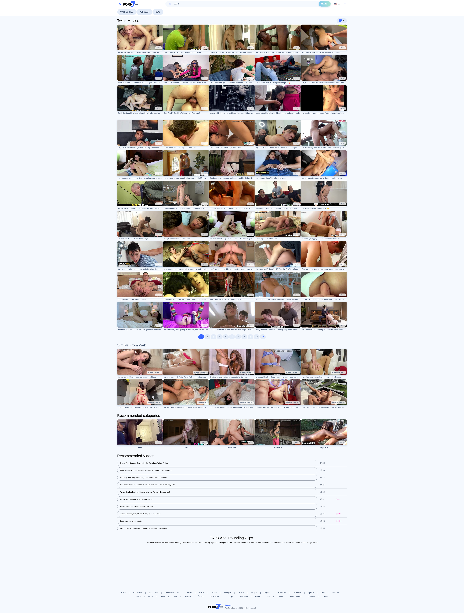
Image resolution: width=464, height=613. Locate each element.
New (158, 12)
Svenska (214, 593)
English (267, 593)
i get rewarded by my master (131, 521)
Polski (201, 593)
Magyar (254, 593)
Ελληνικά (187, 596)
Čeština (200, 596)
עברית (257, 596)
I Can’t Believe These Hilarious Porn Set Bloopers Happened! (143, 528)
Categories (126, 12)
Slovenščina (281, 593)
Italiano (280, 596)
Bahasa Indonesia (172, 593)
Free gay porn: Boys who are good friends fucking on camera (143, 477)
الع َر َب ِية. (229, 596)
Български (214, 596)
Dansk (174, 596)
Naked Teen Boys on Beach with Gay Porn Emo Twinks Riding (144, 463)
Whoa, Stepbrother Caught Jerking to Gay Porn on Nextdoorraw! (145, 492)
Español (325, 596)
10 (257, 337)
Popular (144, 12)
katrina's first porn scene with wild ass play (136, 506)
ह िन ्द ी (153, 593)
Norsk (323, 593)
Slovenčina (297, 593)
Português (244, 596)
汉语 (268, 596)
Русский (311, 596)
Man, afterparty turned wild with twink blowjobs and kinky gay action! (146, 470)
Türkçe (123, 593)
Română (189, 593)
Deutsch (241, 593)
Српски (311, 593)
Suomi (162, 596)
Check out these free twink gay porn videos (136, 499)
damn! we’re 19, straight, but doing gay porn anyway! (140, 514)
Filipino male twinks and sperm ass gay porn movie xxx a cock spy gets (147, 485)
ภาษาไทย (335, 593)
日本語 (150, 596)
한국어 (138, 596)
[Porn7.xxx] (130, 4)
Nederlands (137, 593)
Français (227, 593)
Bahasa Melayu (295, 596)
